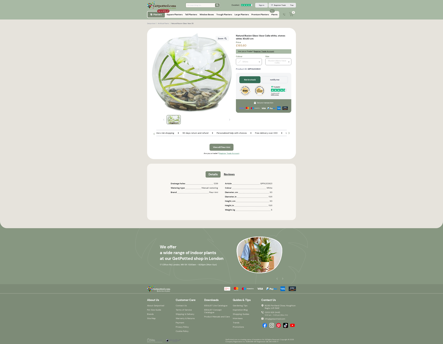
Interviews (238, 318)
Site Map (151, 318)
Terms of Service (184, 309)
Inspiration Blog (240, 309)
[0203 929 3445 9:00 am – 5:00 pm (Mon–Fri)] (284, 14)
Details (213, 174)
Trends (236, 322)
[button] (154, 134)
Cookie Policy (182, 331)
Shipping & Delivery (185, 314)
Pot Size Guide (154, 309)
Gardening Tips (240, 305)
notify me (274, 79)
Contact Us (181, 305)
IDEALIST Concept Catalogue (213, 311)
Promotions (238, 327)
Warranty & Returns (185, 318)
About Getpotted (155, 305)
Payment (180, 322)
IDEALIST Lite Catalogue (215, 305)
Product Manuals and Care (217, 316)
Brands (150, 314)
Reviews (229, 174)
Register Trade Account (264, 51)
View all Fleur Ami (221, 147)
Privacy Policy (182, 327)
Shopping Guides (241, 314)
